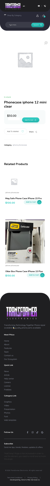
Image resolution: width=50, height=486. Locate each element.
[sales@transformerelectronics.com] (39, 6)
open (46, 43)
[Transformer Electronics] (13, 6)
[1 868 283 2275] (45, 6)
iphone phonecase (20, 145)
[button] (15, 131)
